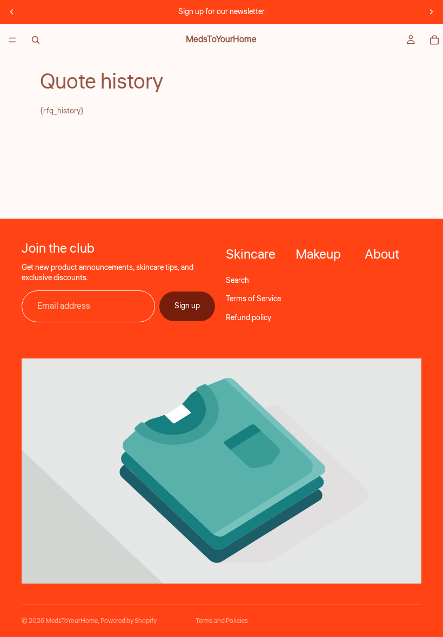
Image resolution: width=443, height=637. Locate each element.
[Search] (36, 40)
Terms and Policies (222, 621)
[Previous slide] (12, 12)
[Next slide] (431, 12)
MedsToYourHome (71, 621)
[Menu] (12, 40)
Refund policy (248, 318)
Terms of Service (253, 299)
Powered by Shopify (128, 621)
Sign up (187, 306)
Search (237, 280)
